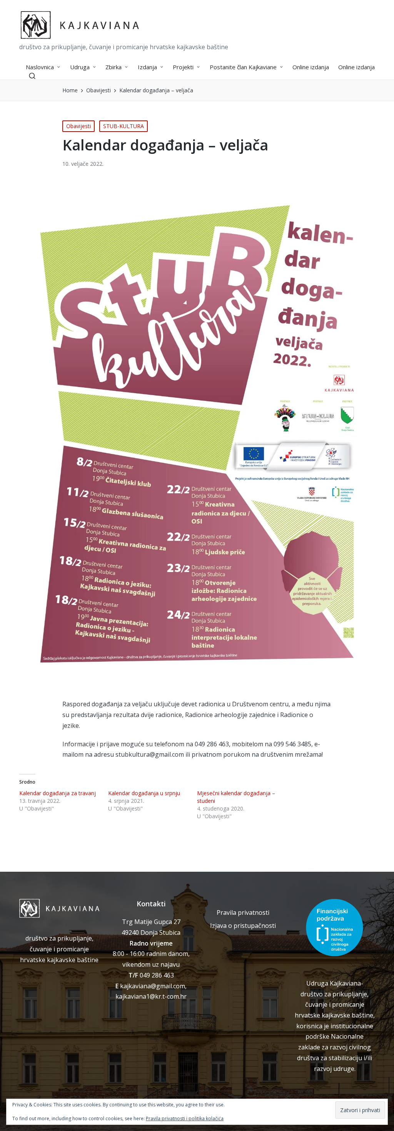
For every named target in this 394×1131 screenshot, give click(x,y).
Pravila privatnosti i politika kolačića (185, 1118)
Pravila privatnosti (243, 912)
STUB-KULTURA (123, 126)
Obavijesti (78, 126)
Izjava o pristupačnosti (243, 925)
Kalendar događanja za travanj (57, 793)
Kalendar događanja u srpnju (144, 793)
